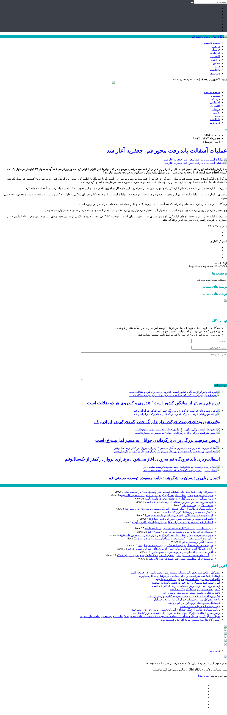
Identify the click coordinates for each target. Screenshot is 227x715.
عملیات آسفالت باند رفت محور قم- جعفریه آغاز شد (167, 150)
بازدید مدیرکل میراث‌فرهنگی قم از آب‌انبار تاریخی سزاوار (187, 599)
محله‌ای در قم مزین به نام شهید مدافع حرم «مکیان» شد (180, 531)
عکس (216, 63)
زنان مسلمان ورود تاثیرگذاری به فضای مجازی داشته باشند (179, 498)
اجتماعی (215, 52)
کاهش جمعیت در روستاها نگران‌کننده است (188, 512)
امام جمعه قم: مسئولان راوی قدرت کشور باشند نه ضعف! (179, 515)
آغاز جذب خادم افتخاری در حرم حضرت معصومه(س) (182, 551)
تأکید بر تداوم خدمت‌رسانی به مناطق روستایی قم (191, 592)
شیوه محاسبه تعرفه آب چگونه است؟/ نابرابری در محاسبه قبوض (175, 545)
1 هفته (3, 485)
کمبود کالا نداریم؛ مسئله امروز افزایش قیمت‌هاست (190, 619)
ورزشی (215, 59)
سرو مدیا (203, 675)
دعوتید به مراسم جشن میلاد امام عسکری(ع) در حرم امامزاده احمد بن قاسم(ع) (166, 495)
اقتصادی (215, 56)
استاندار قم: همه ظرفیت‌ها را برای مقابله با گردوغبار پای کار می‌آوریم (172, 522)
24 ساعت (13, 485)
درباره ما (215, 73)
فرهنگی (215, 49)
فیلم (217, 66)
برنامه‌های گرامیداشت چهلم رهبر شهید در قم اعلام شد (181, 558)
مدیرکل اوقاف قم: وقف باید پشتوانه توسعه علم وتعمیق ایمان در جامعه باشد (168, 491)
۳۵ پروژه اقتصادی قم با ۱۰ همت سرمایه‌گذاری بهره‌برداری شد (183, 596)
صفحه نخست (212, 42)
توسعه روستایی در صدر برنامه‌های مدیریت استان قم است (179, 501)
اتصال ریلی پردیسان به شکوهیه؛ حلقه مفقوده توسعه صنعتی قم (164, 478)
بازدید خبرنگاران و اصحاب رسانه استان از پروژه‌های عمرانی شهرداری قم (170, 548)
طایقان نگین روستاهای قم (197, 505)
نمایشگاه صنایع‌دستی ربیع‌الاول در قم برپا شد (194, 602)
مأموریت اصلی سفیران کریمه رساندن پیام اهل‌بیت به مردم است (175, 538)
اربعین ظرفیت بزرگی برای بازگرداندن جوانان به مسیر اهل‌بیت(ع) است (157, 440)
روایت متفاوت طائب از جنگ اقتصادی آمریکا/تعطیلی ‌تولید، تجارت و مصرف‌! (169, 508)
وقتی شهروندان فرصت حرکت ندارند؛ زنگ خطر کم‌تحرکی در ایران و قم (157, 421)
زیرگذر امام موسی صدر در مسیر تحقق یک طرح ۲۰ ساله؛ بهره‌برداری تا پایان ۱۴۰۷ (165, 555)
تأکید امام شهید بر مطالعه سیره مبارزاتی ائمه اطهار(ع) (181, 518)
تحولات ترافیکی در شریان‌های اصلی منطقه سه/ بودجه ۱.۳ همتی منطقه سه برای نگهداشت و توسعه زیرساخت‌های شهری (150, 616)
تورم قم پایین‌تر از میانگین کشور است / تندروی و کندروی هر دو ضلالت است (153, 403)
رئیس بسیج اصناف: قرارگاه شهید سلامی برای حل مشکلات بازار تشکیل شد (176, 612)
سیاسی (215, 46)
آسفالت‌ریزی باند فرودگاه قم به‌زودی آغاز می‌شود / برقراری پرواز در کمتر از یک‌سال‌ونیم (142, 459)
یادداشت (215, 69)
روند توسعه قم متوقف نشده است (200, 606)
